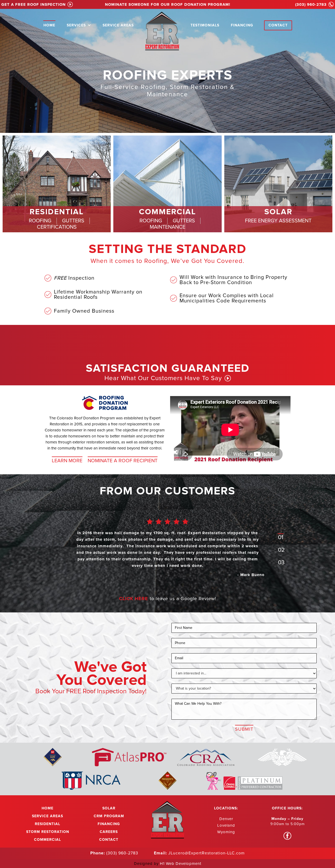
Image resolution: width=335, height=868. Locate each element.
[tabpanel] (167, 551)
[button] (79, 24)
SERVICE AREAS (118, 25)
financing (242, 25)
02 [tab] (281, 550)
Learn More (67, 461)
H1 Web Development (180, 863)
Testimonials (205, 25)
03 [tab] (281, 562)
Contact (278, 25)
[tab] (40, 221)
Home (49, 25)
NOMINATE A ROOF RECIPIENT (123, 461)
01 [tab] (280, 537)
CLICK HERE (133, 598)
